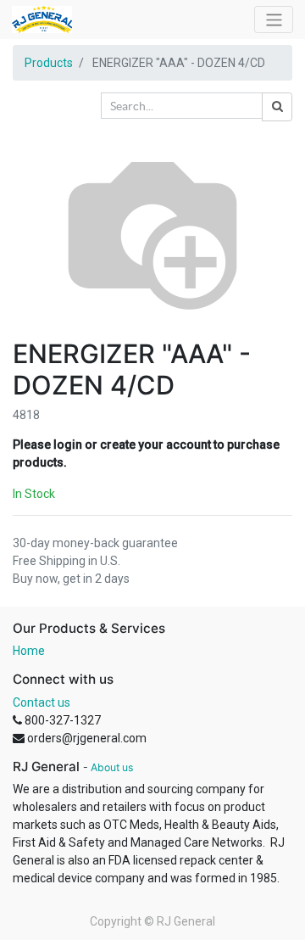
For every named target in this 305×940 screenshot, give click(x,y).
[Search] (277, 106)
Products (49, 63)
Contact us (41, 702)
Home (29, 650)
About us (112, 767)
